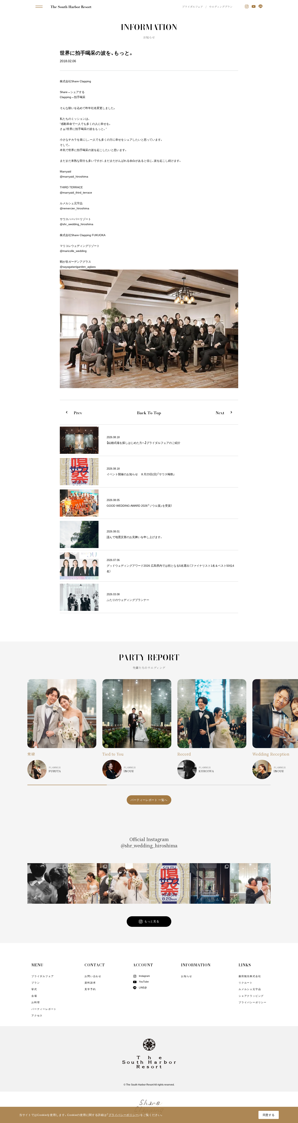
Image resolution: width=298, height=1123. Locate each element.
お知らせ (186, 976)
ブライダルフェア (192, 6)
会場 (34, 996)
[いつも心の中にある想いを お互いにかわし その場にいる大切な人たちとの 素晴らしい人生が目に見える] (128, 883)
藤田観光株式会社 (250, 976)
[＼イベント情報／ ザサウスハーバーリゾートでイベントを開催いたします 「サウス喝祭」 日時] (169, 883)
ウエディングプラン (221, 6)
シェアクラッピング (251, 996)
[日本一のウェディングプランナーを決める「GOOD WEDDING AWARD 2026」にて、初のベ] (47, 883)
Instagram (144, 976)
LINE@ (143, 987)
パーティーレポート (44, 1009)
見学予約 (90, 989)
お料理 (35, 1002)
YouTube (144, 981)
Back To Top (149, 413)
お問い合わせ (93, 976)
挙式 (34, 989)
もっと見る (151, 921)
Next (220, 413)
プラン (35, 982)
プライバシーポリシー (253, 1002)
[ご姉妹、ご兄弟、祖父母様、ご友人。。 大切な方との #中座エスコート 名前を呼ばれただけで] (88, 883)
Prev (78, 413)
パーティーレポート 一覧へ (149, 800)
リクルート (246, 982)
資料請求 (90, 982)
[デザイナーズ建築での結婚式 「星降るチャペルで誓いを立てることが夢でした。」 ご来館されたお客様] (210, 883)
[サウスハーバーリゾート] (71, 6)
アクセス (37, 1015)
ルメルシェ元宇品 (250, 989)
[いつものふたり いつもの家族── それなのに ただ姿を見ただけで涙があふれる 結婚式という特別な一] (250, 883)
